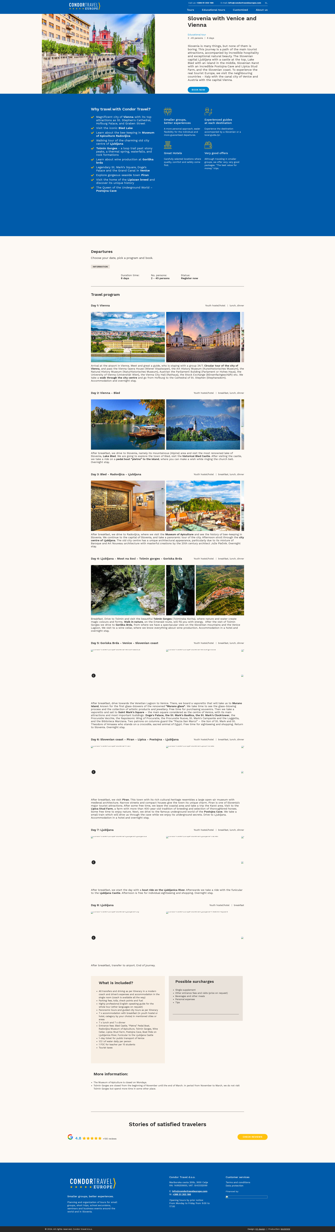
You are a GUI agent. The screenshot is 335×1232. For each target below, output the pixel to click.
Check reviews (252, 1137)
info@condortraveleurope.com (244, 3)
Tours (190, 9)
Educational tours (213, 9)
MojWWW (285, 1229)
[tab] (100, 267)
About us (262, 9)
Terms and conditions (238, 1182)
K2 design (260, 1229)
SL (266, 3)
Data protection (234, 1185)
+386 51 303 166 (205, 3)
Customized (240, 9)
